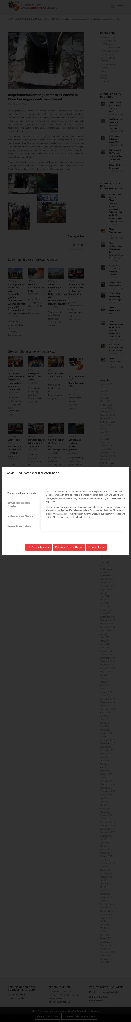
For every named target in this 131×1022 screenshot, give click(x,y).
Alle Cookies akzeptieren (38, 547)
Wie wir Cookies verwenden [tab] (22, 493)
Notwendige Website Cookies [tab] (18, 504)
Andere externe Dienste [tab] (20, 516)
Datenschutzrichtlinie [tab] (19, 526)
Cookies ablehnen (96, 547)
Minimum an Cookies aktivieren (69, 547)
